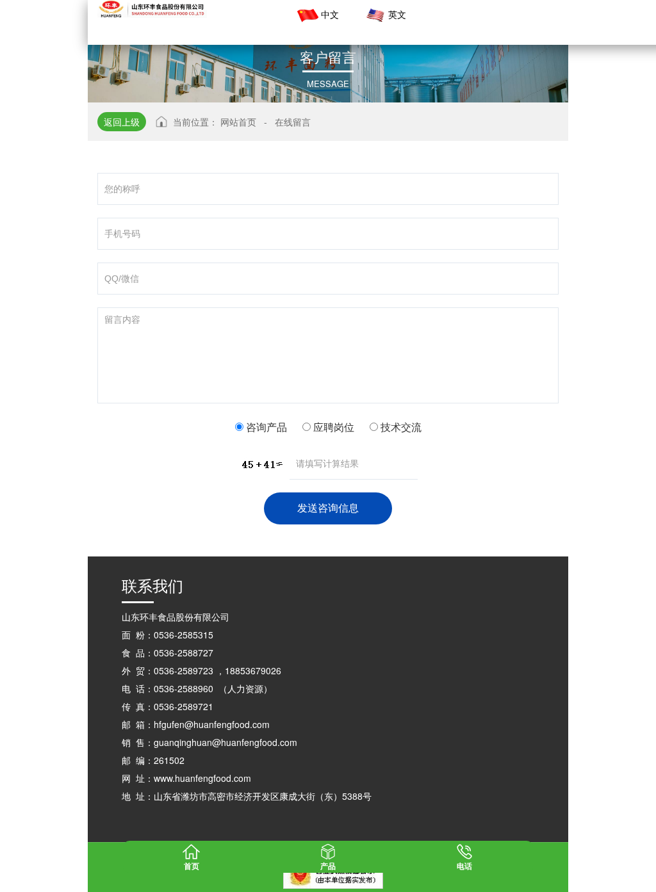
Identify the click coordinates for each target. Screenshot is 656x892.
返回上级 (122, 121)
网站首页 (238, 121)
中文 (330, 14)
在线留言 (293, 121)
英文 (397, 14)
